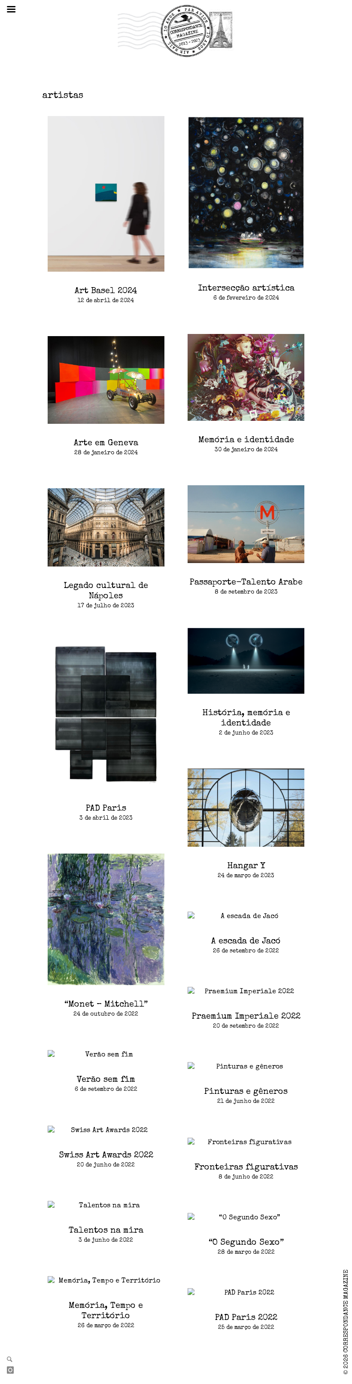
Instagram (14, 1370)
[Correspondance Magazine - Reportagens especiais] (175, 30)
